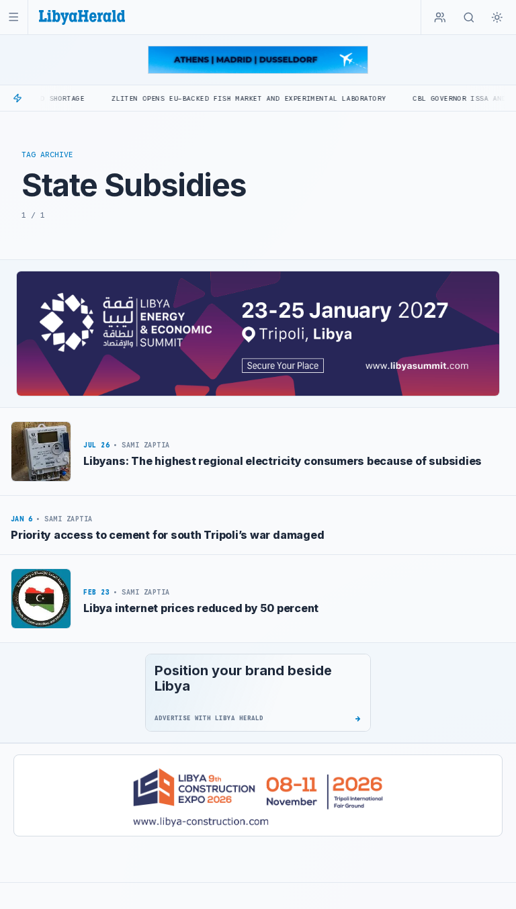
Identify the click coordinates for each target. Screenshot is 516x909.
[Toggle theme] (497, 17)
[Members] (440, 17)
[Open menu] (14, 17)
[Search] (469, 17)
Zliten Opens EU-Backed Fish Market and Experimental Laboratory (227, 98)
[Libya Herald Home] (82, 17)
